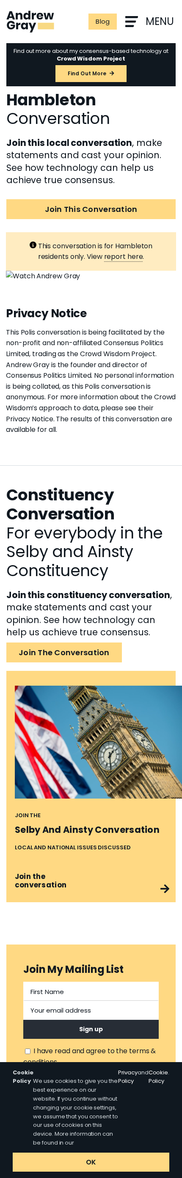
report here (123, 256)
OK (91, 1162)
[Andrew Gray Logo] (30, 14)
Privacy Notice (29, 419)
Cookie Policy (158, 1076)
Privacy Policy (128, 1076)
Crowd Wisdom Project (117, 354)
